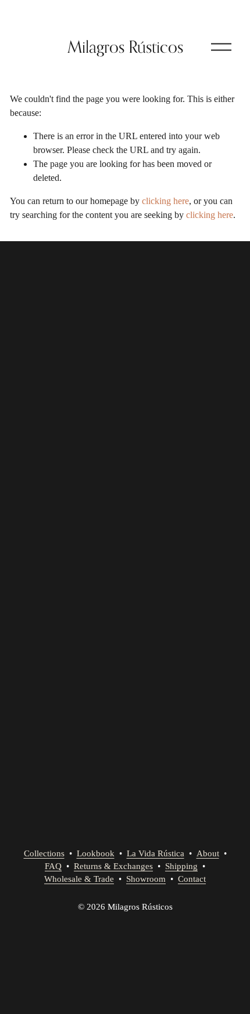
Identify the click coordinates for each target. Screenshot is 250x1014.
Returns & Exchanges (113, 866)
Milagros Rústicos (125, 47)
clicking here (165, 201)
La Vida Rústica (155, 853)
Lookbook (96, 853)
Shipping (181, 866)
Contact (192, 879)
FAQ (53, 866)
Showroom (146, 879)
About (208, 853)
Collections (44, 853)
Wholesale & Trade (79, 879)
